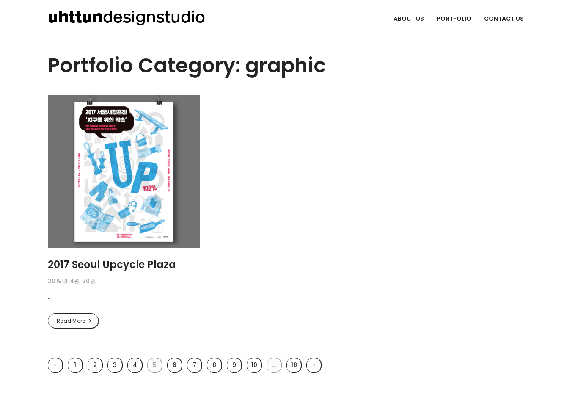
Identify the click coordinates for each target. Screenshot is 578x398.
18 (294, 365)
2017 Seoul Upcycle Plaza (112, 264)
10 (254, 365)
